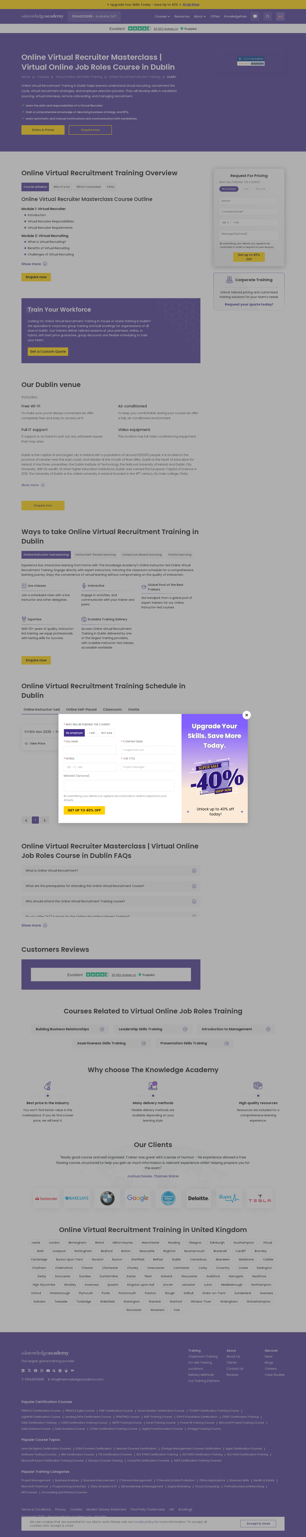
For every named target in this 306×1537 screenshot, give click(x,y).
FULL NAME (71, 741)
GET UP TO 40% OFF (84, 810)
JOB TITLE (128, 758)
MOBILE (69, 758)
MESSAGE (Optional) (77, 776)
